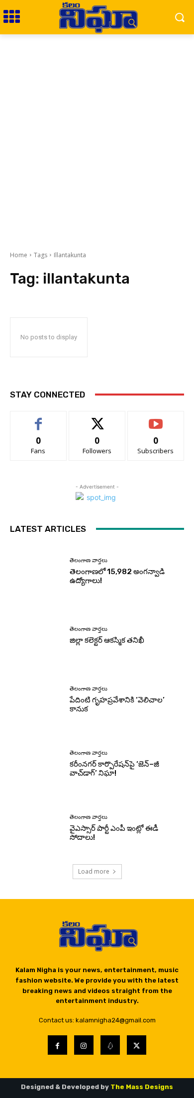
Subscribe (155, 418)
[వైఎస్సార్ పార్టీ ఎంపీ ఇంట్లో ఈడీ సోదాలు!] (36, 828)
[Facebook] (57, 1045)
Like (38, 418)
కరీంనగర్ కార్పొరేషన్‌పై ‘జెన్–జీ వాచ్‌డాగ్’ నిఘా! (114, 769)
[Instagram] (84, 1045)
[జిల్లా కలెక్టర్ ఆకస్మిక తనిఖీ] (36, 635)
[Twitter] (136, 1045)
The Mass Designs (141, 1087)
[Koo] (110, 1045)
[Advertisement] (97, 136)
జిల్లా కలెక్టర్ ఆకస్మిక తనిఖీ (107, 640)
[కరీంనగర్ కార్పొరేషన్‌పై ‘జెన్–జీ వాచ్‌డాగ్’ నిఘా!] (36, 764)
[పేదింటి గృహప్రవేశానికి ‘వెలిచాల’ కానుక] (36, 700)
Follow (97, 418)
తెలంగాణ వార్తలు (88, 560)
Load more (93, 871)
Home (18, 255)
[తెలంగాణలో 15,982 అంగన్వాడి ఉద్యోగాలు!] (36, 571)
